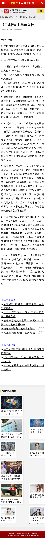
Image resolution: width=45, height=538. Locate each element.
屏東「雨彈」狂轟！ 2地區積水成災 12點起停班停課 (11, 500)
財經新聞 (8, 17)
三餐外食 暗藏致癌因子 (37, 519)
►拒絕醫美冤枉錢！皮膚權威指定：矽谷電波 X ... (19, 333)
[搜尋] (41, 5)
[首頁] (22, 3)
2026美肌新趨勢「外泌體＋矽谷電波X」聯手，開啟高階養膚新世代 (37, 454)
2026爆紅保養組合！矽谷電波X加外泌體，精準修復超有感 (8, 519)
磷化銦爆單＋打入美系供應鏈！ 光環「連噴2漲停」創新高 (11, 435)
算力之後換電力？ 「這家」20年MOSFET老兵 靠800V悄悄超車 (11, 412)
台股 (15, 17)
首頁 (1, 17)
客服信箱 (11, 533)
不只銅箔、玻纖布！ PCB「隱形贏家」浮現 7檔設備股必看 (8, 454)
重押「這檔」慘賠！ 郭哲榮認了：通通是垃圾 (37, 431)
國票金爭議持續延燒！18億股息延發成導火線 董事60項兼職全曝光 (11, 477)
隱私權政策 (35, 533)
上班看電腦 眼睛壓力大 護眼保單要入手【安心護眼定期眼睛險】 (37, 496)
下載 (40, 11)
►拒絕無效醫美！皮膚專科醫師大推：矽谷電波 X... (19, 328)
